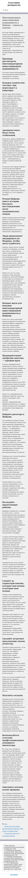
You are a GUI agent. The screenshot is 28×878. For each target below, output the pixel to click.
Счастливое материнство (14, 4)
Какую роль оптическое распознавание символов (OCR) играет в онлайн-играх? (12, 829)
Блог (5, 824)
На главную (14, 874)
